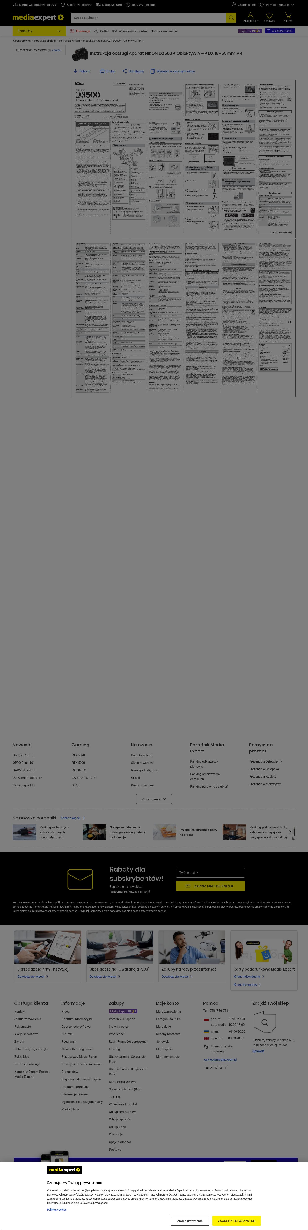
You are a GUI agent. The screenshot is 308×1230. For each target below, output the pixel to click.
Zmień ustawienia (189, 1221)
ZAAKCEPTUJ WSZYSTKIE (236, 1221)
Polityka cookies (57, 1209)
